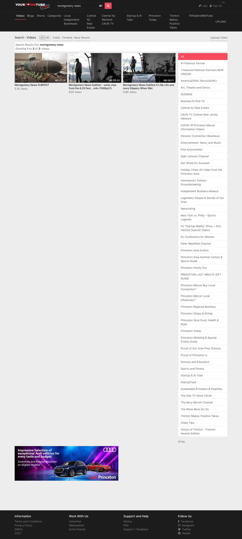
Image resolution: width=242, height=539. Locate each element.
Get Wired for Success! (195, 163)
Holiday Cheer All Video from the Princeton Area (201, 171)
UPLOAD (220, 21)
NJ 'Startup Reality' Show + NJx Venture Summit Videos (201, 228)
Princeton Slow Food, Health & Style (200, 322)
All (182, 56)
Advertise (75, 521)
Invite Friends (77, 529)
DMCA (19, 529)
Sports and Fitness (192, 368)
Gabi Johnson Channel (195, 156)
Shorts (41, 15)
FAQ (125, 525)
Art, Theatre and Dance (195, 87)
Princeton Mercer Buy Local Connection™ (198, 287)
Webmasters (76, 525)
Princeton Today (155, 17)
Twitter (186, 529)
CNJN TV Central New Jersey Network (199, 116)
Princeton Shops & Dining (196, 313)
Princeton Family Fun (194, 267)
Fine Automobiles (191, 149)
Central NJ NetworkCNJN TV (108, 19)
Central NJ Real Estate (195, 107)
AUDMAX (186, 94)
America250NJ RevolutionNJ (199, 80)
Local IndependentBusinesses (71, 19)
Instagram (187, 525)
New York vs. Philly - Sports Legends (198, 217)
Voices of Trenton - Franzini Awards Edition (198, 431)
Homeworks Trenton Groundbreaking (193, 182)
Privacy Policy (23, 525)
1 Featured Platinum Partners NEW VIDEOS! (202, 72)
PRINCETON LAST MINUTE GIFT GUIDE (201, 276)
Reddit (185, 533)
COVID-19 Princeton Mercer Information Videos (198, 127)
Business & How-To (193, 101)
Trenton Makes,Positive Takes (174, 21)
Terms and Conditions (28, 521)
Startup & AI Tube (134, 17)
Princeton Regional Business (198, 306)
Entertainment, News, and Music (201, 142)
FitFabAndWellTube (201, 15)
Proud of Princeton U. (194, 355)
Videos (20, 15)
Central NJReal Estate (91, 21)
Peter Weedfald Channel (196, 243)
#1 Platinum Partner (193, 63)
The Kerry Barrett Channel (197, 402)
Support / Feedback (135, 529)
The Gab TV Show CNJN (196, 395)
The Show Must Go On (195, 409)
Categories (54, 15)
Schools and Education (195, 362)
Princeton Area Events (194, 250)
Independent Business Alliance (199, 191)
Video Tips (187, 422)
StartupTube (188, 382)
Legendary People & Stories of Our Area (202, 200)
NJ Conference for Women (197, 236)
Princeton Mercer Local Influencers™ (195, 298)
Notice (127, 521)
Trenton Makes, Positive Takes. (200, 416)
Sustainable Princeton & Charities (201, 389)
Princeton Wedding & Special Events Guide (199, 339)
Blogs (30, 15)
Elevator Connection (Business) (200, 136)
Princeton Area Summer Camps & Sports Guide (201, 259)
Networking (188, 208)
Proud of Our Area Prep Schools (201, 348)
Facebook (186, 521)
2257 (18, 533)
